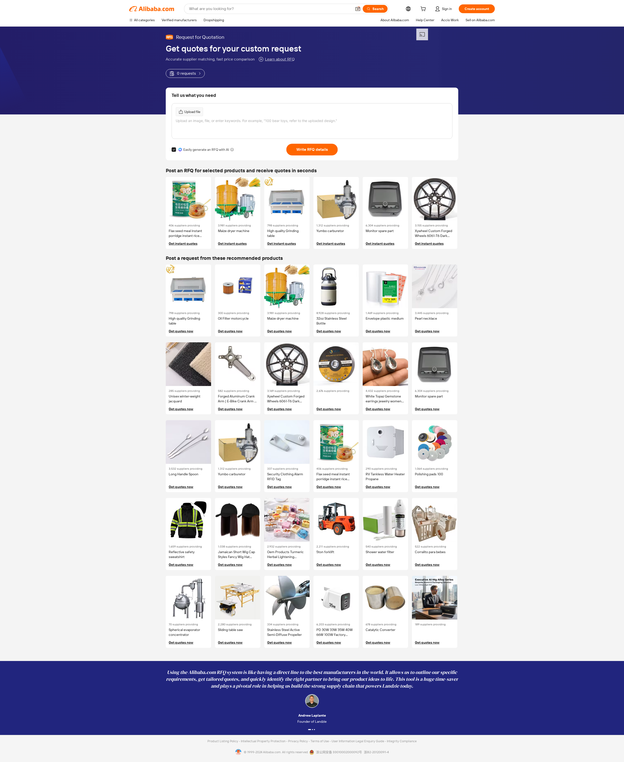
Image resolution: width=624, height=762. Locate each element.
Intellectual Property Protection (263, 741)
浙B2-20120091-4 (376, 752)
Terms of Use (320, 741)
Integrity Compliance (402, 741)
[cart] (424, 9)
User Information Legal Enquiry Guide (358, 741)
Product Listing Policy (223, 741)
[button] (358, 9)
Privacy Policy (298, 741)
